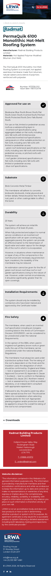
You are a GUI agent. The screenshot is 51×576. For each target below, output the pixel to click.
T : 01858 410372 (25, 457)
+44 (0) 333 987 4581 (12, 560)
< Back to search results (14, 23)
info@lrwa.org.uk (10, 557)
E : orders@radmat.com (25, 461)
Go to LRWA (42, 7)
